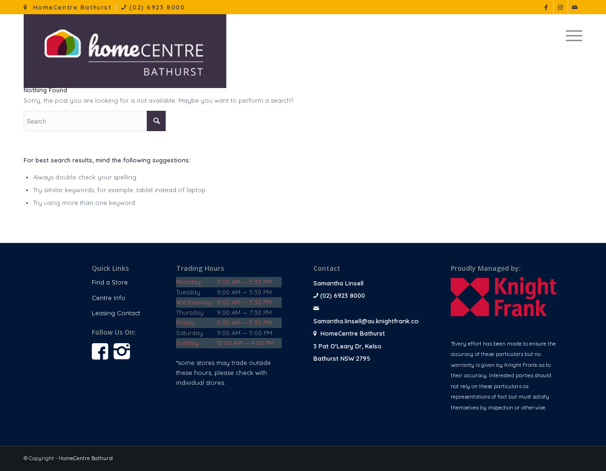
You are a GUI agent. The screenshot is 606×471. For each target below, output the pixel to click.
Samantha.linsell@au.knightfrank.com (368, 321)
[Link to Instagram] (561, 7)
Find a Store (110, 282)
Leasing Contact (116, 313)
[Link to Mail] (575, 7)
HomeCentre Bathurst (69, 7)
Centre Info (108, 298)
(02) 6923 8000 (156, 7)
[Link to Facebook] (546, 7)
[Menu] (571, 35)
